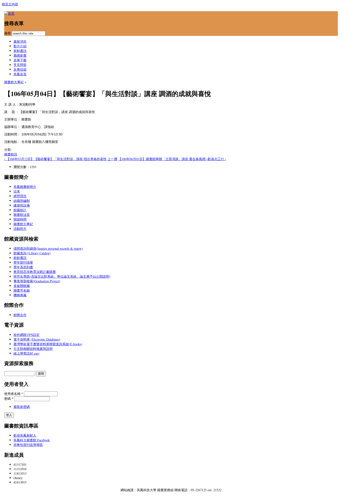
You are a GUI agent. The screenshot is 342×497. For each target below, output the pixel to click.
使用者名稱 (13, 393)
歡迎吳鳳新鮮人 (24, 435)
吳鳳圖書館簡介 (24, 186)
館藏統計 (20, 210)
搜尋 (8, 33)
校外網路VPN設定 (26, 334)
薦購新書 (20, 55)
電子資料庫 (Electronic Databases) (36, 339)
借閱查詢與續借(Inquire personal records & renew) (48, 248)
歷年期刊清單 (23, 262)
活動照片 (20, 228)
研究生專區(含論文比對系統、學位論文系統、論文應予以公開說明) (61, 276)
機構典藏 (20, 295)
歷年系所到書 (23, 267)
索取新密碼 (21, 406)
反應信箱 (20, 69)
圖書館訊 (10, 154)
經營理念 (20, 196)
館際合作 (20, 315)
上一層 (112, 159)
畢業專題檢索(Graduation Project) (36, 281)
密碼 (8, 398)
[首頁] (9, 13)
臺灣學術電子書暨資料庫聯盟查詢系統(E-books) (47, 344)
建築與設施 (21, 205)
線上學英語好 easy (26, 353)
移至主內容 (10, 4)
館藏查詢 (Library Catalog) (32, 253)
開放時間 (20, 219)
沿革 (16, 191)
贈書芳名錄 (21, 290)
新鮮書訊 (20, 50)
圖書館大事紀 (14, 82)
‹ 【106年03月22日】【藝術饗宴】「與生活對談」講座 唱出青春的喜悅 (55, 159)
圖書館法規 (21, 214)
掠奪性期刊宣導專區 (28, 444)
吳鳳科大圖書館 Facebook (31, 440)
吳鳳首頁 (20, 74)
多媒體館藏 (21, 285)
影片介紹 (20, 46)
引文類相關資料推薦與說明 (33, 348)
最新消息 (20, 41)
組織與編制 (21, 200)
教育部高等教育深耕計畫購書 (34, 271)
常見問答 (20, 64)
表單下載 (20, 60)
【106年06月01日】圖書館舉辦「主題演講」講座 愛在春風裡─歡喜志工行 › (172, 159)
